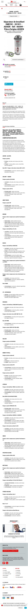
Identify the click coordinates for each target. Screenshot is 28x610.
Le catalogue (18, 570)
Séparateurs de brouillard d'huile (14, 32)
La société (5, 570)
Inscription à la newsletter (10, 550)
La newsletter (5, 577)
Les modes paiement (19, 577)
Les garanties (18, 572)
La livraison (18, 575)
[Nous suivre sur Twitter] (4, 563)
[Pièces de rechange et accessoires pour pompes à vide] (13, 2)
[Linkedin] (7, 563)
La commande (18, 573)
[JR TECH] (2, 8)
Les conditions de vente (7, 573)
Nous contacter (5, 575)
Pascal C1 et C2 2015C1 (17, 31)
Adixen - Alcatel (8, 31)
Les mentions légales (6, 572)
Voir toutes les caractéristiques (17, 59)
